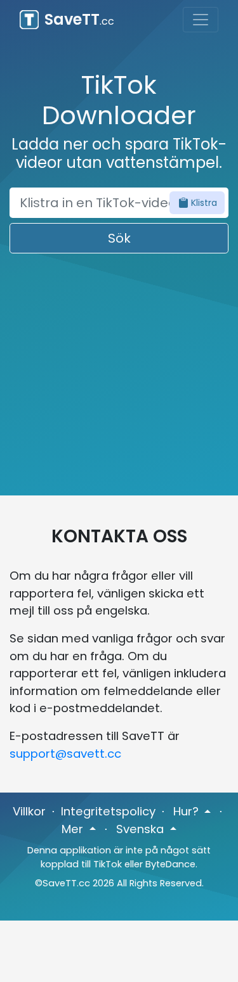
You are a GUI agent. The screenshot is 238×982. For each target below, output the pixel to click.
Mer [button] (74, 829)
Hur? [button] (187, 811)
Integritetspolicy (108, 811)
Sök (119, 238)
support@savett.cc (65, 754)
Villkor (29, 811)
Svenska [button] (141, 829)
